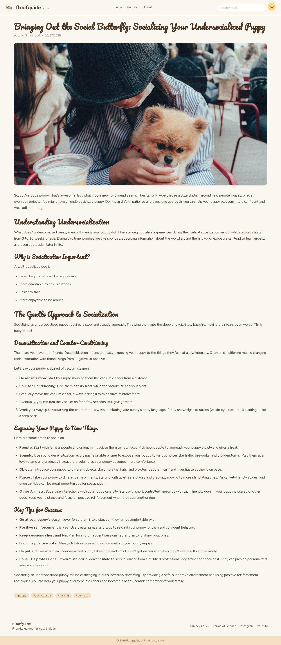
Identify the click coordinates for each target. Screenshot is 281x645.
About (147, 7)
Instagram (247, 626)
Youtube (263, 626)
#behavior (82, 595)
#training (63, 595)
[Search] (272, 7)
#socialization (42, 595)
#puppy (21, 595)
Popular (132, 7)
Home (118, 7)
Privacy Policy (199, 626)
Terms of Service (224, 626)
